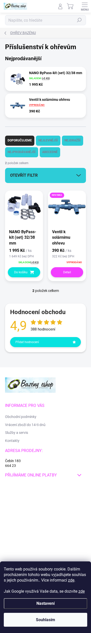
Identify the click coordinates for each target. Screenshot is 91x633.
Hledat (79, 20)
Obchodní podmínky (20, 417)
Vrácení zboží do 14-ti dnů (25, 425)
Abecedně (50, 152)
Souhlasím (45, 619)
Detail (67, 272)
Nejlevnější (48, 140)
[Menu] (84, 6)
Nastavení (45, 603)
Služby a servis (16, 433)
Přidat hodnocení (27, 342)
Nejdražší (72, 140)
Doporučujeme (20, 140)
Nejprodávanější (22, 152)
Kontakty (12, 441)
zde (71, 580)
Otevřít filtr (24, 175)
